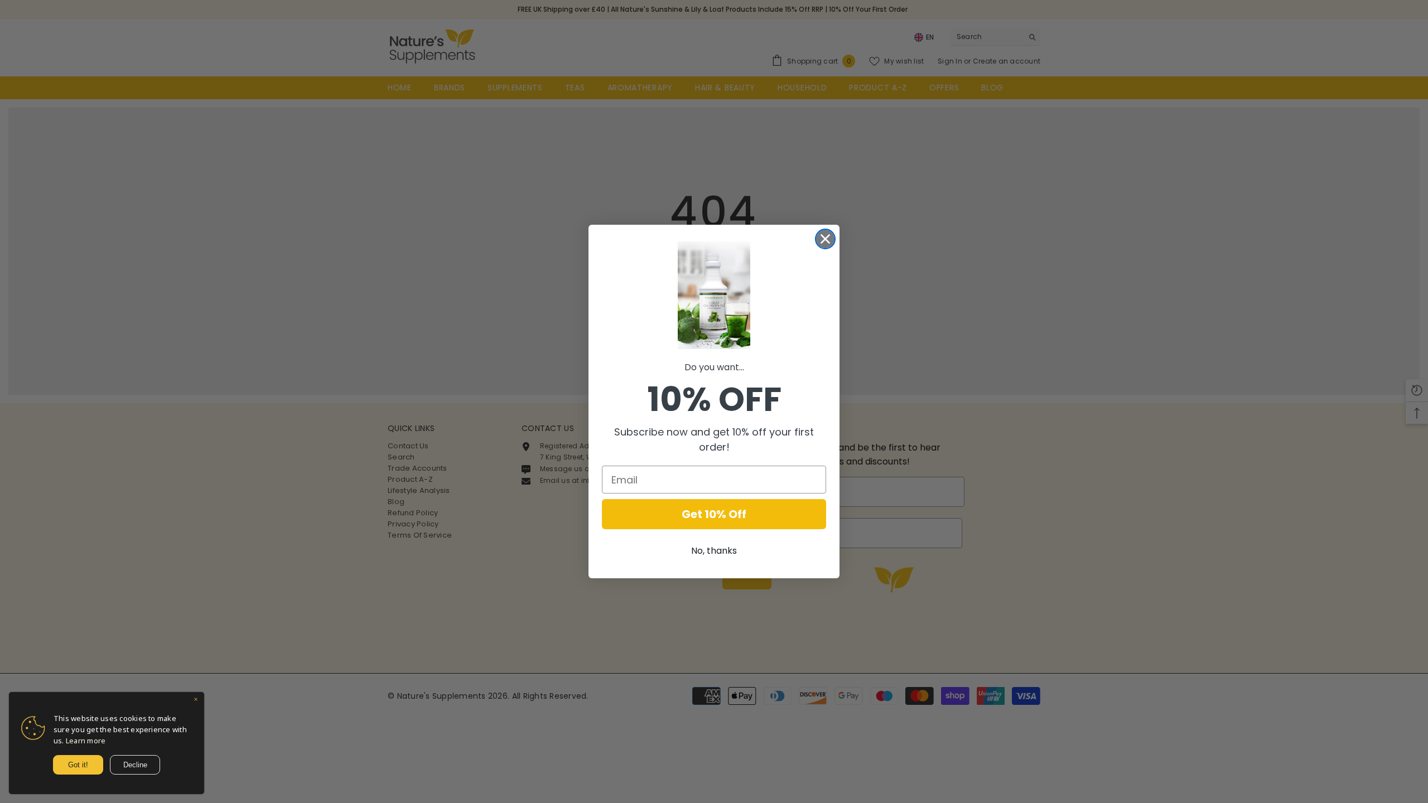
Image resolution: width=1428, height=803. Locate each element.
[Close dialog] (825, 239)
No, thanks (714, 550)
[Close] (195, 700)
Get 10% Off (714, 514)
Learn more (85, 741)
